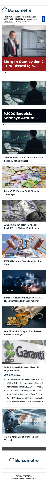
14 (39, 72)
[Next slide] (42, 41)
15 (42, 72)
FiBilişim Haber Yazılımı (21, 479)
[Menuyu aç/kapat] (44, 10)
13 (37, 72)
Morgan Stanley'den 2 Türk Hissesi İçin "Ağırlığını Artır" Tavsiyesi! (24, 64)
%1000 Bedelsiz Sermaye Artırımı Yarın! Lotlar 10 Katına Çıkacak (23, 116)
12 (34, 72)
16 (36, 124)
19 (42, 124)
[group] (24, 41)
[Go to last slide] (6, 41)
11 (32, 72)
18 (40, 124)
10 (29, 72)
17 (38, 124)
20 (45, 124)
